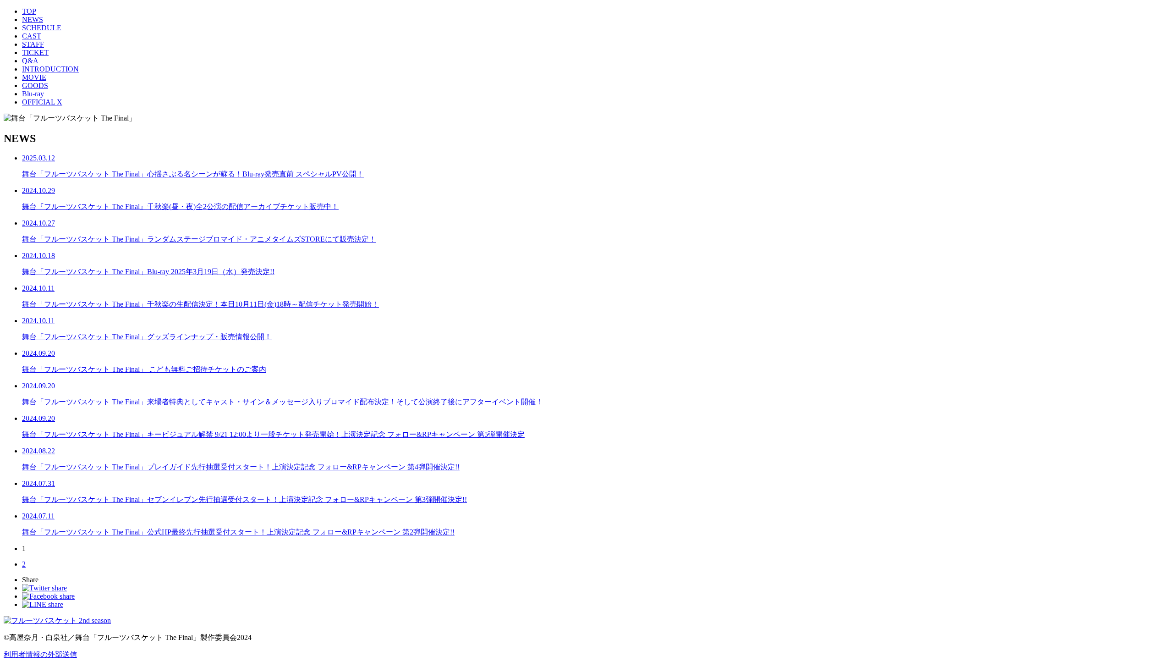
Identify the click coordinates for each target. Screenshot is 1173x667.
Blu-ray (33, 94)
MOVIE (34, 77)
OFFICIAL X (42, 102)
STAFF (33, 44)
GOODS (35, 85)
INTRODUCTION (50, 69)
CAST (31, 36)
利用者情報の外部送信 (40, 654)
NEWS (32, 19)
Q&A (30, 61)
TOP (29, 11)
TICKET (35, 52)
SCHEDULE (41, 28)
